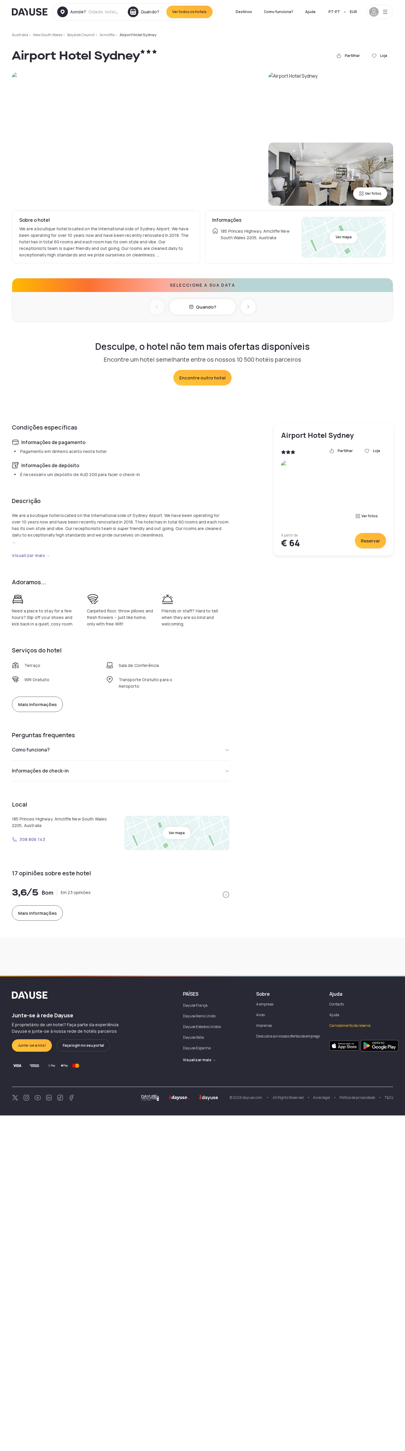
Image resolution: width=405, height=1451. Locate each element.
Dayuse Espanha (197, 1048)
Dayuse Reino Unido (199, 1016)
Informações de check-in (40, 770)
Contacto (336, 1004)
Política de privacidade (357, 1097)
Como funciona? (278, 11)
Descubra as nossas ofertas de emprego (288, 1036)
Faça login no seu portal (83, 1045)
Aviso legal (321, 1097)
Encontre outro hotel (202, 378)
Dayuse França (195, 1005)
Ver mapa (344, 237)
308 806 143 (32, 839)
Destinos (244, 11)
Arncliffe (107, 34)
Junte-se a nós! (32, 1045)
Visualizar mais (28, 555)
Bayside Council (81, 34)
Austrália (20, 34)
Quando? (206, 307)
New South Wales (47, 34)
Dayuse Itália (193, 1037)
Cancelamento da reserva (350, 1025)
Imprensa (264, 1025)
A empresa (264, 1004)
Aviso (260, 1014)
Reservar (370, 541)
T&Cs (389, 1097)
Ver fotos (373, 193)
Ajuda (310, 11)
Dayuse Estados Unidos (202, 1026)
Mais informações (37, 704)
